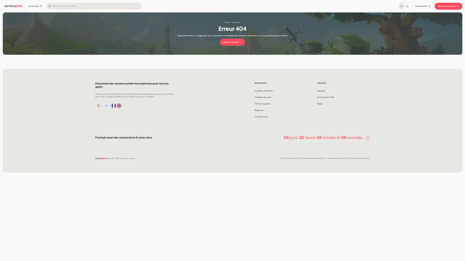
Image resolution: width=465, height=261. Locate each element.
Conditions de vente (263, 97)
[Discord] (106, 105)
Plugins (320, 104)
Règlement (259, 110)
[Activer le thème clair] (401, 6)
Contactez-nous (261, 117)
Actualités (321, 91)
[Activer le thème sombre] (407, 6)
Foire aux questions (263, 104)
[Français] (113, 105)
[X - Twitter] (98, 105)
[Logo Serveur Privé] (13, 6)
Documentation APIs (325, 97)
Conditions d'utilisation (264, 91)
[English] (119, 105)
